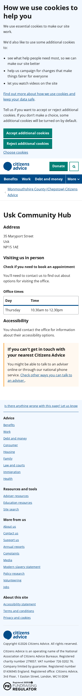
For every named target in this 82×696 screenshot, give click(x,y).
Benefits (11, 179)
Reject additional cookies (28, 143)
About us (9, 527)
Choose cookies (15, 152)
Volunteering (12, 580)
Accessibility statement (19, 604)
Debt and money (49, 179)
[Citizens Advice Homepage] (16, 166)
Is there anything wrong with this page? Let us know (41, 406)
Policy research (14, 574)
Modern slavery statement (21, 567)
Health (8, 479)
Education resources (17, 503)
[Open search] (74, 166)
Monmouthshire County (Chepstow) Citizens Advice (43, 192)
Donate (58, 166)
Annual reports (14, 547)
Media (7, 560)
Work (26, 179)
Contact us (10, 533)
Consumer (10, 445)
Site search (11, 509)
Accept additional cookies (27, 133)
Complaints (11, 553)
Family (7, 459)
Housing (9, 452)
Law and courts (14, 465)
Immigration (12, 472)
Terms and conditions (18, 611)
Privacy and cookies (17, 618)
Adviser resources (16, 496)
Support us (11, 540)
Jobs (6, 587)
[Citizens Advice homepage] (16, 635)
